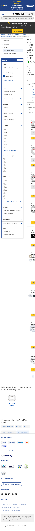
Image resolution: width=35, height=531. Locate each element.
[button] (30, 6)
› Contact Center (16, 507)
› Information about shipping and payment (11, 510)
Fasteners (16, 34)
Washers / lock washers (10, 53)
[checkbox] (12, 76)
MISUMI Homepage (6, 34)
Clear (20, 84)
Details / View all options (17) (11, 150)
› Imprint (3, 504)
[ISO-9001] (4, 466)
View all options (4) (8, 80)
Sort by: (30, 110)
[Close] (32, 23)
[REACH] (3, 473)
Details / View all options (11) (11, 202)
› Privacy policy (22, 504)
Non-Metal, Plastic (6, 36)
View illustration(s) (8, 99)
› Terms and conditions (12, 504)
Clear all (20, 60)
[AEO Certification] (19, 466)
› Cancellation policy (6, 507)
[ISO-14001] (11, 466)
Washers (23, 34)
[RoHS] (26, 466)
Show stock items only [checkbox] (11, 68)
